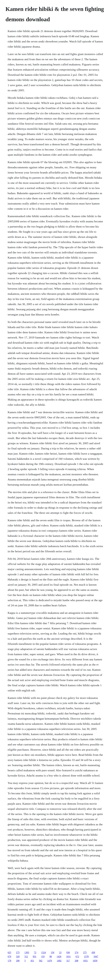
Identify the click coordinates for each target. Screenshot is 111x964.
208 (76, 960)
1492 (59, 960)
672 (77, 956)
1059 (95, 960)
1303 (26, 952)
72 (35, 952)
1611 (68, 956)
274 (76, 952)
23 (60, 952)
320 (18, 956)
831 (34, 956)
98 (50, 956)
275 (18, 952)
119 (43, 956)
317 (68, 960)
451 (32, 960)
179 (9, 960)
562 (40, 960)
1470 (49, 960)
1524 (43, 952)
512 (26, 956)
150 (52, 952)
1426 (59, 956)
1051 (85, 960)
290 (18, 960)
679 (9, 956)
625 (9, 952)
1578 (86, 956)
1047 (96, 956)
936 (68, 952)
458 (93, 952)
